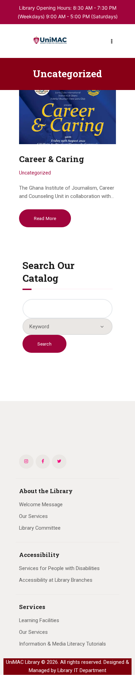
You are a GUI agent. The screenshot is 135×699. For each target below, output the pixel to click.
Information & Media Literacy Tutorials (62, 644)
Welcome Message (41, 504)
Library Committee (40, 528)
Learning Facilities (39, 620)
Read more (45, 218)
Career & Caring (51, 158)
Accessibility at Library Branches (55, 580)
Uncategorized (35, 173)
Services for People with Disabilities (59, 568)
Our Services (33, 516)
